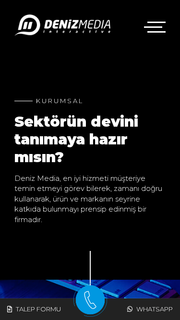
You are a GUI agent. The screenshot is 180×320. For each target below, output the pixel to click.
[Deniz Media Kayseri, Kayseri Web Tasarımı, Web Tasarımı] (62, 25)
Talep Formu (37, 309)
